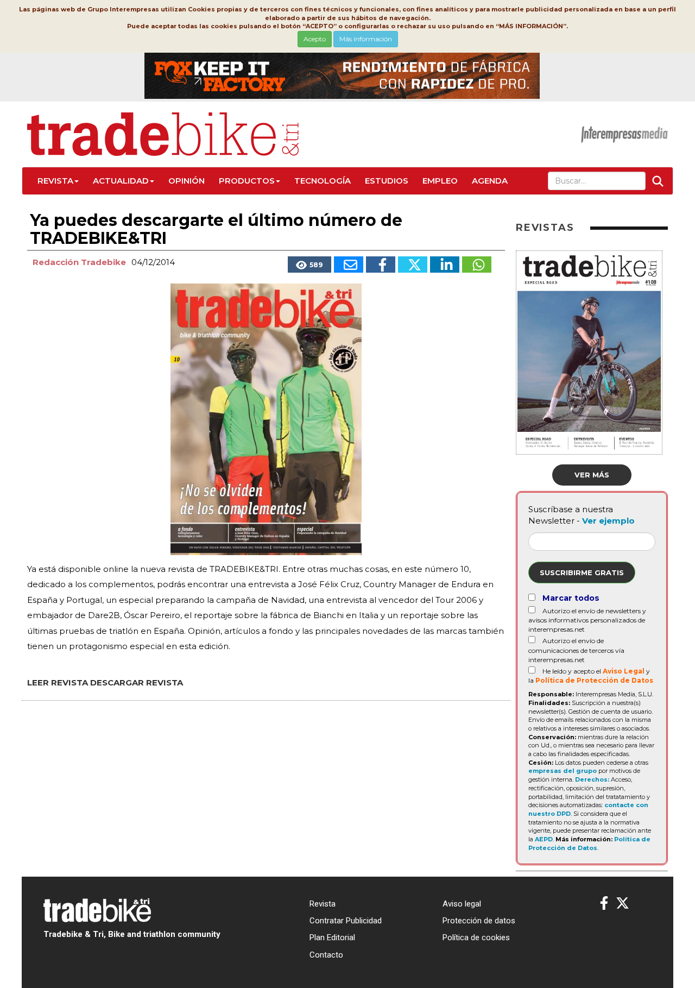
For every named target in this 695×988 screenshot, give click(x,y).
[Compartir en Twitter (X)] (412, 264)
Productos (247, 180)
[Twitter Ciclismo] (622, 903)
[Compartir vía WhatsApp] (476, 264)
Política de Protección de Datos (594, 680)
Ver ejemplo (608, 520)
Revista (55, 180)
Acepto (315, 39)
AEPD (544, 839)
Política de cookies (476, 937)
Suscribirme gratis (582, 572)
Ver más (591, 474)
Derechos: (592, 779)
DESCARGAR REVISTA (136, 682)
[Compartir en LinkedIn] (444, 264)
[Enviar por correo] (348, 264)
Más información (365, 39)
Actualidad (121, 180)
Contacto (326, 955)
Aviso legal (462, 904)
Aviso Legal (624, 671)
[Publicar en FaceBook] (380, 264)
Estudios (386, 180)
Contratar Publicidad (345, 921)
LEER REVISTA (57, 682)
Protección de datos (479, 921)
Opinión (186, 180)
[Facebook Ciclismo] (604, 903)
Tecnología (322, 180)
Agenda (490, 180)
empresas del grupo (562, 771)
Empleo (440, 180)
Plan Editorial (332, 937)
